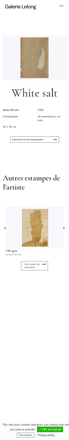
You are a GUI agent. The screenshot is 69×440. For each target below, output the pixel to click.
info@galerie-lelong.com (17, 358)
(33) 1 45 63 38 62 (49, 355)
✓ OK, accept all (50, 429)
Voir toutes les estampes (32, 266)
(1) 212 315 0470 (49, 394)
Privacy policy (46, 435)
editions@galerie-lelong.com (50, 358)
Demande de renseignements (27, 139)
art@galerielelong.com (47, 397)
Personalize (25, 435)
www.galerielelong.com (47, 400)
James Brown (11, 110)
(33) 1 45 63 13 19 (19, 355)
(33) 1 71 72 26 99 (19, 397)
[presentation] (5, 228)
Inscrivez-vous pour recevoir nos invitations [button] (31, 288)
